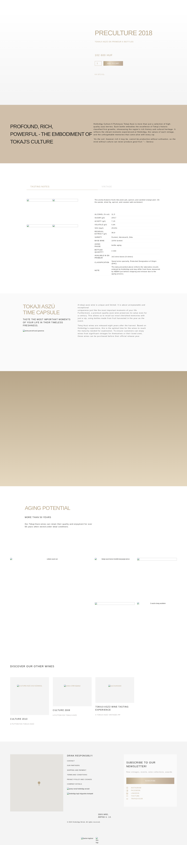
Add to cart (113, 63)
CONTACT (71, 761)
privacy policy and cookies (79, 779)
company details (74, 784)
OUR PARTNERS (73, 765)
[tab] (62, 187)
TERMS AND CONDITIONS (77, 774)
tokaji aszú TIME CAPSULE (41, 309)
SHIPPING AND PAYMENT (76, 770)
